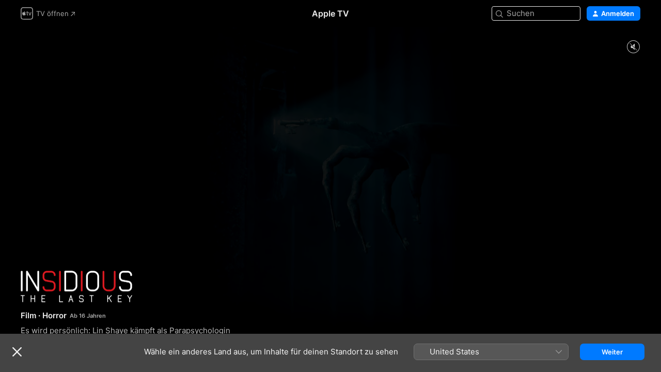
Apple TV (330, 13)
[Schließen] (17, 352)
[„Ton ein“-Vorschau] (633, 47)
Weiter (612, 352)
